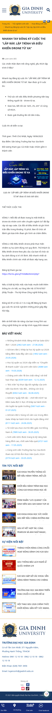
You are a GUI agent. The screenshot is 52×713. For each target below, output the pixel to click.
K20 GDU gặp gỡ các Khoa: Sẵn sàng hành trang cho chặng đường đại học (33, 579)
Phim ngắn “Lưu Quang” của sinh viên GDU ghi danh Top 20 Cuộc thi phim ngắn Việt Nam (33, 503)
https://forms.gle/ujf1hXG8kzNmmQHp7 (20, 274)
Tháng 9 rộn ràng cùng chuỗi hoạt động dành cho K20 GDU (33, 549)
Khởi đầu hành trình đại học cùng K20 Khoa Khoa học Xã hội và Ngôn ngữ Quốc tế (32, 489)
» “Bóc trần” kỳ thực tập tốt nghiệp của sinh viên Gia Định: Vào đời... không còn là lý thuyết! (26, 388)
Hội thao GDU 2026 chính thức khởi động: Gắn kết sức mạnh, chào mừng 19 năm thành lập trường (33, 607)
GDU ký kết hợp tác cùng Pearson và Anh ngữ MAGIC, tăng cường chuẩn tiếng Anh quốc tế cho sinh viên (33, 531)
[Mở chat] (46, 694)
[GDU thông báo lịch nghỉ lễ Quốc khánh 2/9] (9, 565)
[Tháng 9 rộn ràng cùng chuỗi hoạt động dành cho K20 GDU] (9, 551)
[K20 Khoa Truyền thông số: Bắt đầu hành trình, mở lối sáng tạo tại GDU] (9, 475)
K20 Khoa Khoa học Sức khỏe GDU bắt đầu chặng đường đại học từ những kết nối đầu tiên (33, 517)
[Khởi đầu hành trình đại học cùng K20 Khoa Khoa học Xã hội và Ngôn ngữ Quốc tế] (9, 489)
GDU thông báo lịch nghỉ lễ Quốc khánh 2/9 (32, 564)
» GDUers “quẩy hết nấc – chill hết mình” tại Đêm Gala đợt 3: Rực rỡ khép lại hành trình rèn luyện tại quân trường (26, 402)
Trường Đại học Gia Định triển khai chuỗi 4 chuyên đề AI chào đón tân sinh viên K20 (33, 593)
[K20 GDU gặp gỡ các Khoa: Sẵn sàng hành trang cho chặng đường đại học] (9, 579)
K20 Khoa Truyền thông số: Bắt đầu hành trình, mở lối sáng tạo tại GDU (31, 475)
